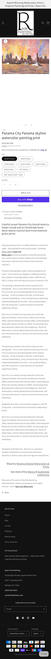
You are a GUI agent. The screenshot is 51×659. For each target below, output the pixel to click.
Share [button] (7, 492)
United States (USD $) (17, 634)
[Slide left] (19, 125)
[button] (3, 23)
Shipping (4, 146)
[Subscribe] (43, 609)
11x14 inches (25, 164)
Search (7, 515)
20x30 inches (9, 159)
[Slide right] (31, 125)
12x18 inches (9, 164)
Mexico (31, 471)
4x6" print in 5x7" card (13, 175)
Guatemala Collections (43, 473)
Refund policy (10, 537)
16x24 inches (26, 159)
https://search (8, 251)
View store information (13, 218)
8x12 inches (41, 164)
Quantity (5, 180)
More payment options (25, 205)
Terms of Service (11, 542)
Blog (6, 520)
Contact (8, 526)
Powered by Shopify (32, 654)
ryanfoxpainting (22, 654)
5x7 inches (24, 169)
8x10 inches (9, 169)
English (35, 634)
